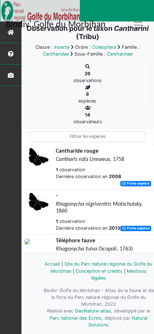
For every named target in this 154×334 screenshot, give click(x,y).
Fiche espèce (138, 184)
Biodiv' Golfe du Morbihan (56, 25)
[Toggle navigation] (138, 25)
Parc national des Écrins (76, 318)
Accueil (52, 264)
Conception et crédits (99, 271)
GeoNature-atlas (93, 311)
